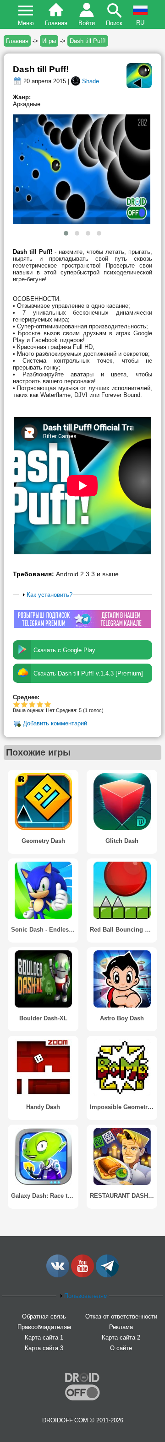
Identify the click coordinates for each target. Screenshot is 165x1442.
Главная (56, 23)
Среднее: (26, 697)
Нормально (24, 704)
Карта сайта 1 (44, 1337)
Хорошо (32, 704)
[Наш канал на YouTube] (82, 1275)
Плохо (17, 704)
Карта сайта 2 (121, 1337)
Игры (49, 41)
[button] (66, 233)
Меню (26, 23)
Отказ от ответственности (121, 1316)
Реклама (121, 1327)
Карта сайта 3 (44, 1348)
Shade (90, 81)
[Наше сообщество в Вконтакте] (57, 1275)
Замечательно (40, 704)
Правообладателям (44, 1327)
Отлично (48, 704)
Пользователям (86, 1295)
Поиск (114, 23)
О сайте (121, 1348)
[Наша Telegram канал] (107, 1275)
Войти (86, 23)
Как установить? (49, 594)
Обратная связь (44, 1316)
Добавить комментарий (55, 723)
